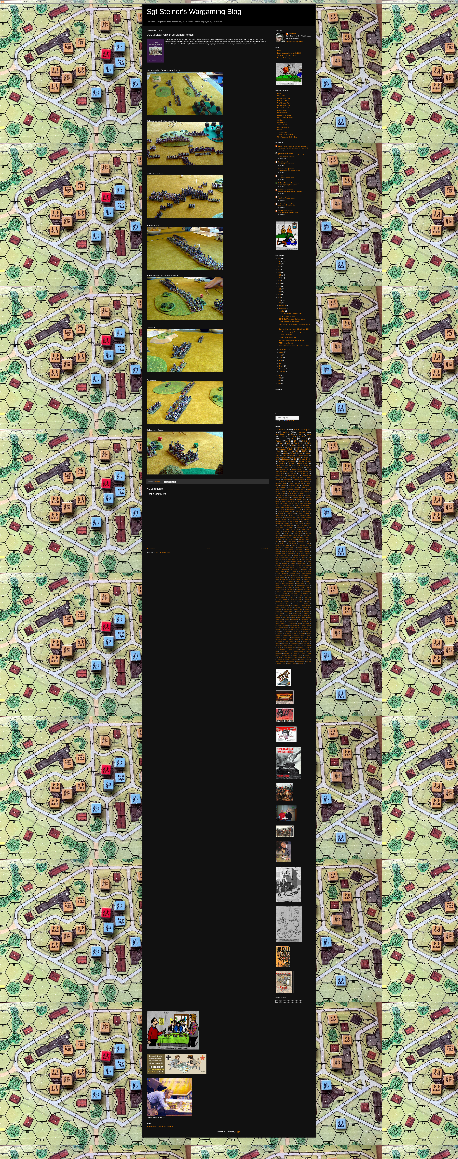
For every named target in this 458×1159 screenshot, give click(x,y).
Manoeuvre (306, 623)
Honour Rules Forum (284, 98)
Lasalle (285, 453)
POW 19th (302, 633)
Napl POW (286, 531)
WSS (288, 443)
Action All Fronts (284, 579)
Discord (309, 601)
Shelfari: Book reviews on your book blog (160, 1126)
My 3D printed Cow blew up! (286, 163)
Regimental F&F (283, 469)
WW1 (293, 453)
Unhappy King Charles (290, 653)
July (280, 355)
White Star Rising (297, 497)
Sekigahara (306, 641)
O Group (291, 463)
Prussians (285, 637)
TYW (286, 445)
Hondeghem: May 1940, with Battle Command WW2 (293, 148)
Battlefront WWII (289, 585)
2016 (279, 286)
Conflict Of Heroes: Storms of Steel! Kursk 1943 (294, 329)
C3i (292, 523)
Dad (299, 435)
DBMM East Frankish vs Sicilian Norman (292, 319)
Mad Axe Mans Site (283, 110)
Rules (293, 439)
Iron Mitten (281, 176)
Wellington (291, 661)
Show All (309, 217)
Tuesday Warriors (302, 471)
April (281, 363)
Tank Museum (307, 645)
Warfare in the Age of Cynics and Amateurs (292, 146)
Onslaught (284, 563)
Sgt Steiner (292, 33)
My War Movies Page (284, 58)
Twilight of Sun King (285, 651)
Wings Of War (281, 663)
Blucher (283, 485)
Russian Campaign (285, 335)
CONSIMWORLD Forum (285, 117)
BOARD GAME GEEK (284, 115)
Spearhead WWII (281, 483)
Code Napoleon (285, 595)
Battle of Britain (300, 583)
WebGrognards (282, 122)
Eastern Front (295, 605)
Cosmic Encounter (295, 599)
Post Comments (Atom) (163, 552)
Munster (280, 513)
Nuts (278, 631)
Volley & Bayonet (297, 655)
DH (302, 553)
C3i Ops (280, 120)
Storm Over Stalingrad (304, 517)
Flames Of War (298, 609)
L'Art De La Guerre (283, 100)
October (282, 311)
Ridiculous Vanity (293, 639)
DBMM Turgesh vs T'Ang (287, 316)
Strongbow (278, 645)
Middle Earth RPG (295, 625)
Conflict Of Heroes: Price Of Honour (290, 313)
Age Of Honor (307, 579)
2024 (279, 264)
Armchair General (283, 127)
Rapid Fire (301, 495)
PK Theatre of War (290, 633)
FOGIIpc (296, 555)
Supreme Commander (282, 569)
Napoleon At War (296, 531)
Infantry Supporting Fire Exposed (287, 184)
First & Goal (287, 609)
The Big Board (282, 125)
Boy (279, 445)
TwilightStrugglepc (298, 651)
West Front (295, 575)
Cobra (277, 595)
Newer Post (151, 549)
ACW (306, 445)
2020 (279, 275)
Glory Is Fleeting (294, 487)
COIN (296, 441)
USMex (308, 651)
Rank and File (281, 565)
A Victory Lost (302, 541)
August (281, 352)
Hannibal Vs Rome (296, 615)
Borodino (299, 589)
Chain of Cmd (280, 473)
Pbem (283, 439)
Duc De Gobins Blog (284, 105)
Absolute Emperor (295, 577)
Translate (291, 421)
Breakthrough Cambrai (282, 523)
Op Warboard (296, 631)
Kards (287, 619)
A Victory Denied (291, 541)
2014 (279, 292)
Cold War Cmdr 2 (298, 595)
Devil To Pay (301, 601)
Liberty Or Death (292, 493)
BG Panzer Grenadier (287, 499)
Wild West (308, 661)
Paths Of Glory (303, 463)
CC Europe (306, 437)
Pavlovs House (287, 635)
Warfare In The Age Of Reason (285, 507)
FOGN (278, 453)
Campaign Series (299, 479)
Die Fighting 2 (291, 473)
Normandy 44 (290, 513)
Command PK (291, 597)
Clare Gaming (299, 549)
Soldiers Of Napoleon (284, 497)
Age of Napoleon (304, 519)
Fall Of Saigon (307, 509)
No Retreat (291, 447)
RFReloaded (305, 481)
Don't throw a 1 (283, 162)
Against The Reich (296, 579)
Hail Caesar (305, 501)
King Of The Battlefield (290, 503)
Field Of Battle (286, 481)
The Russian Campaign (282, 537)
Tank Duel (306, 535)
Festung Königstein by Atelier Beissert (289, 170)
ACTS (309, 541)
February (282, 369)
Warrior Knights (304, 659)
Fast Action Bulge (289, 525)
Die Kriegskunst (290, 509)
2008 (279, 378)
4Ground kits (304, 575)
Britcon (279, 591)
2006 (279, 383)
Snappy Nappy (295, 643)
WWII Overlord (307, 657)
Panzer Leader (298, 533)
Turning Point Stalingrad (296, 483)
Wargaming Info (282, 113)
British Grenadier (288, 591)
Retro (289, 565)
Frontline (306, 611)
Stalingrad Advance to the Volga (291, 535)
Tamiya (304, 569)
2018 (279, 280)
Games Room (279, 613)
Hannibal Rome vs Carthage (301, 491)
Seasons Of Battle (305, 459)
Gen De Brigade (280, 487)
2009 (279, 375)
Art (303, 581)
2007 (279, 381)
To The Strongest (280, 649)
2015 (279, 289)
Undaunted (279, 539)
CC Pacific (281, 509)
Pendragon (293, 563)
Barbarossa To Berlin (286, 449)
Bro (283, 489)
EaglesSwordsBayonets (282, 605)
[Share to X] (170, 482)
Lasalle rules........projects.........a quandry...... (293, 332)
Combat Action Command (302, 551)
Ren (308, 637)
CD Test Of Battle (294, 485)
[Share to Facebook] (172, 482)
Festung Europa (305, 555)
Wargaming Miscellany (285, 153)
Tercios (279, 647)
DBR (298, 553)
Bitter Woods (305, 521)
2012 (279, 297)
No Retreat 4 (279, 629)
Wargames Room (294, 573)
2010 (279, 303)
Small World (285, 643)
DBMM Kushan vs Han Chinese (289, 322)
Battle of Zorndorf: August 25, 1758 (288, 212)
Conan (299, 597)
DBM (283, 501)
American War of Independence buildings (290, 191)
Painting (308, 447)
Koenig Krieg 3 (307, 511)
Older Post (264, 549)
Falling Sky (306, 607)
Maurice (309, 467)
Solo (291, 435)
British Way (287, 479)
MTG (299, 623)
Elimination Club (306, 475)
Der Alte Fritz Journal (285, 211)
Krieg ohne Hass (291, 621)
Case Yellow (293, 593)
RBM (310, 563)
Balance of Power (304, 543)
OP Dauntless (286, 631)
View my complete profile (294, 41)
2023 (279, 267)
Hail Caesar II (279, 615)
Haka (287, 615)
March (281, 366)
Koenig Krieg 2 (305, 619)
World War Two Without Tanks (286, 205)
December (282, 305)
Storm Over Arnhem (290, 517)
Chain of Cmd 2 (300, 489)
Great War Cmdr (298, 467)
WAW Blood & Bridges (305, 571)
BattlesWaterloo (280, 587)
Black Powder (288, 451)
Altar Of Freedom (288, 581)
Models (288, 561)
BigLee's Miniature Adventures (288, 183)
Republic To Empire (281, 639)
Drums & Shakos (301, 603)
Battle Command (288, 455)
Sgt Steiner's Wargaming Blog (194, 12)
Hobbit (293, 617)
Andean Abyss (294, 521)
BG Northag (292, 543)
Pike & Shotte (291, 495)
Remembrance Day (298, 469)
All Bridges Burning (281, 521)
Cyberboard (291, 553)
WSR (280, 657)
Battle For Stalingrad (298, 545)
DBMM (293, 437)
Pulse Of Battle (302, 563)
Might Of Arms (279, 561)
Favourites (278, 609)
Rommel (280, 641)
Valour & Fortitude (290, 539)
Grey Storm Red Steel (298, 557)
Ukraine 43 (279, 653)
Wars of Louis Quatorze (286, 169)
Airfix (279, 581)
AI (286, 577)
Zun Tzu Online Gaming (285, 134)
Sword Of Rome (295, 569)
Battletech (289, 587)
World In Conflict (291, 663)
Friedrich (298, 611)
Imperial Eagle (301, 527)
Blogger (237, 1132)
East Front (308, 553)
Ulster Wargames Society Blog (287, 137)
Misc (309, 443)
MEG (294, 459)
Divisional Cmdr (284, 603)
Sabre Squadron (289, 641)
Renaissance (280, 447)
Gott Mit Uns (296, 613)
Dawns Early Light (290, 601)
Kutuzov (284, 559)
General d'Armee (281, 457)
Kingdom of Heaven (291, 529)
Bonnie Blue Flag (290, 589)
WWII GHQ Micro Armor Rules (292, 657)
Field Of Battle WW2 (293, 501)
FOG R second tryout (286, 343)
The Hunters (293, 519)
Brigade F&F (307, 589)
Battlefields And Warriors (285, 108)
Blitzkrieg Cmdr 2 (289, 547)
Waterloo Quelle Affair (283, 575)
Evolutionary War (287, 607)
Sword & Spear (282, 519)
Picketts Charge (280, 515)
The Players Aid (282, 132)
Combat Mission (302, 455)
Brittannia (297, 591)
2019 (279, 278)
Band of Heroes (301, 499)
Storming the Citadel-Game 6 (286, 198)
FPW (299, 509)
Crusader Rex (279, 601)
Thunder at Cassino (303, 647)
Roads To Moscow (298, 565)
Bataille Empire (280, 475)
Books (283, 491)
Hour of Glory (301, 617)
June (281, 358)
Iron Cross (279, 503)
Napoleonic (280, 435)
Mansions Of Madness (282, 625)
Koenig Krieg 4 (280, 621)
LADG (287, 441)
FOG (292, 445)
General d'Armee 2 (305, 461)
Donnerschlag (300, 523)
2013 (279, 294)
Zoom (277, 541)
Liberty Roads (306, 559)
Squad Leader (289, 567)
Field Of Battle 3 (299, 443)
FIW (289, 491)
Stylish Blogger (288, 645)
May (280, 360)
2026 (279, 258)
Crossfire (306, 599)
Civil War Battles (304, 593)
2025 (279, 261)
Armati (297, 581)
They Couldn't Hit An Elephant (300, 537)
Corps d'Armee (282, 599)
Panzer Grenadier (303, 513)
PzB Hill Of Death (293, 515)
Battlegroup (286, 459)
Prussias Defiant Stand (297, 637)
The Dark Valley (298, 477)
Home (208, 549)
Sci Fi (298, 641)
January (282, 371)
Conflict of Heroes (293, 475)
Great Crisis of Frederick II (284, 527)
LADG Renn (305, 529)
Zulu (282, 541)
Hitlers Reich (280, 465)
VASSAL (280, 130)
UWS (281, 443)
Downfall (308, 523)
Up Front (302, 653)
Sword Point (297, 645)
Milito (303, 625)
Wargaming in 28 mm (285, 197)
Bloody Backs (279, 589)
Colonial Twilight (295, 457)
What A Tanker (300, 661)
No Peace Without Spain (287, 461)
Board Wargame (302, 429)
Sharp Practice (286, 505)
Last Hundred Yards (293, 559)
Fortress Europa (288, 611)
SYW (282, 437)
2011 (279, 300)
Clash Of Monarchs (287, 551)
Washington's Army (281, 661)
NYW (296, 481)
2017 (279, 283)
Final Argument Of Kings (282, 557)
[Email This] (165, 482)
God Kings (288, 613)
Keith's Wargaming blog (286, 204)
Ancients (302, 432)
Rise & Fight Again (306, 639)
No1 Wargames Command (292, 629)
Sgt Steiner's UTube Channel (286, 55)
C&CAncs (305, 451)
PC (297, 451)
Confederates (307, 597)
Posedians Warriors (299, 635)
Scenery (308, 495)
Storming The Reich (303, 567)
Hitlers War (286, 617)
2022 (279, 269)
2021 (279, 272)
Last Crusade (292, 623)
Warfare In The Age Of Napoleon (288, 659)
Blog (308, 587)
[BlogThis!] (168, 482)
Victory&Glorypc (285, 655)
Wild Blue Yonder (304, 539)
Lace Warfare (302, 621)
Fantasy (286, 467)
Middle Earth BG (284, 477)
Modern (278, 441)
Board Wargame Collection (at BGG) (289, 53)
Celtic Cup (290, 489)
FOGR (299, 445)
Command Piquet (280, 553)
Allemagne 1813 (282, 543)
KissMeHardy (294, 619)
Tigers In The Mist (291, 571)
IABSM (298, 465)
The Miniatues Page (283, 103)
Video (300, 453)
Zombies (300, 663)
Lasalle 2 (282, 463)
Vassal (304, 439)
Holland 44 (297, 511)
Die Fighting (305, 485)
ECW (279, 525)
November (282, 308)
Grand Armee (306, 613)
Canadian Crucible (288, 549)
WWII (286, 432)
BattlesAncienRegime (303, 585)
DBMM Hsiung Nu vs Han (287, 337)
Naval (305, 531)
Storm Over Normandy (302, 505)
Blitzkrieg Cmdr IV (299, 587)
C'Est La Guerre (282, 593)
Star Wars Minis (305, 643)
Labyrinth (278, 531)
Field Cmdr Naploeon (303, 525)
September (283, 349)
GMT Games (281, 96)
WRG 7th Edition (282, 573)
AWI (290, 465)
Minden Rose (303, 493)
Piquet (279, 93)
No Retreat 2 (306, 627)
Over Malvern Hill (306, 631)
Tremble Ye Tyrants (293, 649)
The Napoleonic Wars (290, 647)
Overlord (280, 633)
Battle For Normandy (288, 583)
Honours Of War (280, 493)
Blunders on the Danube (286, 190)
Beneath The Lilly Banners (303, 507)
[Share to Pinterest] (174, 482)
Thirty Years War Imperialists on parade (291, 340)
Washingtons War (306, 573)
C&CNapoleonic (307, 591)
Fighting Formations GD (285, 511)
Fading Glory (297, 607)
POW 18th (288, 533)
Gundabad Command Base (286, 177)
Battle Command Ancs (282, 545)
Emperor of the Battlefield (284, 555)
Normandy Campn (306, 629)
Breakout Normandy (303, 547)
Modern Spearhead (297, 561)
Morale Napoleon (295, 627)
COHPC (278, 549)
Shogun (278, 643)
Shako (300, 447)
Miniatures (281, 429)
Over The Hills (303, 473)
